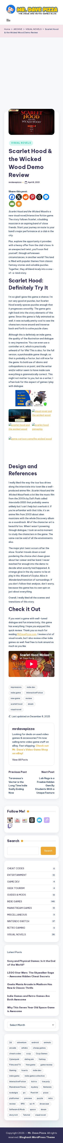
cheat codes (15, 1054)
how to (25, 1070)
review (29, 698)
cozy (28, 1054)
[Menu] (8, 22)
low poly (46, 1081)
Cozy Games (41, 1054)
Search (13, 841)
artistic (24, 1048)
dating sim (29, 1059)
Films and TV (15, 1065)
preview (28, 1098)
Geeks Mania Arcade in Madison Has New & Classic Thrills (29, 986)
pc (24, 1093)
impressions (16, 687)
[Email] (12, 204)
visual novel (16, 709)
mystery (34, 1087)
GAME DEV (13, 881)
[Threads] (39, 197)
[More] (19, 204)
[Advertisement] (31, 71)
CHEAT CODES (15, 868)
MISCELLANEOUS (17, 914)
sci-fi (32, 1104)
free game (30, 1065)
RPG (22, 1104)
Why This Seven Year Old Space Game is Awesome (31, 1009)
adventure (21, 1042)
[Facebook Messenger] (46, 197)
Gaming (12, 1070)
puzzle (40, 1098)
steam (30, 704)
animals (47, 1042)
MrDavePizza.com (27, 634)
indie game (16, 693)
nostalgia (13, 1093)
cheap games (39, 1048)
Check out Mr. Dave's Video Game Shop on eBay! (30, 749)
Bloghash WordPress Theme (37, 1137)
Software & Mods (17, 1109)
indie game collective (35, 1076)
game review (46, 1065)
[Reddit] (26, 197)
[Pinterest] (32, 197)
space (33, 1109)
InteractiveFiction (34, 693)
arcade (12, 1048)
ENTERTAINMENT (17, 874)
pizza (45, 1093)
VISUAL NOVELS (21, 143)
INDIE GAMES (14, 901)
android (35, 1042)
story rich (13, 1115)
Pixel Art (34, 1093)
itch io (34, 1081)
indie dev (31, 687)
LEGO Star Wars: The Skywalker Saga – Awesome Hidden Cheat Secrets (30, 974)
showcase (44, 1104)
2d (10, 1042)
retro (50, 1098)
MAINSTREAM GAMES (19, 908)
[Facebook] (12, 197)
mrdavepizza (23, 729)
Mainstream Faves (17, 1087)
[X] (19, 197)
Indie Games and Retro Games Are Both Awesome (28, 997)
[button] (20, 759)
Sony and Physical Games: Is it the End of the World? (31, 962)
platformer (14, 1098)
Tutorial (26, 1115)
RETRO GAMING (16, 927)
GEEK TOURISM (15, 888)
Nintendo (47, 1087)
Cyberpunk (14, 1059)
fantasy (42, 1059)
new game (15, 698)
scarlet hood (16, 704)
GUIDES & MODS (16, 894)
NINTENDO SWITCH (18, 921)
